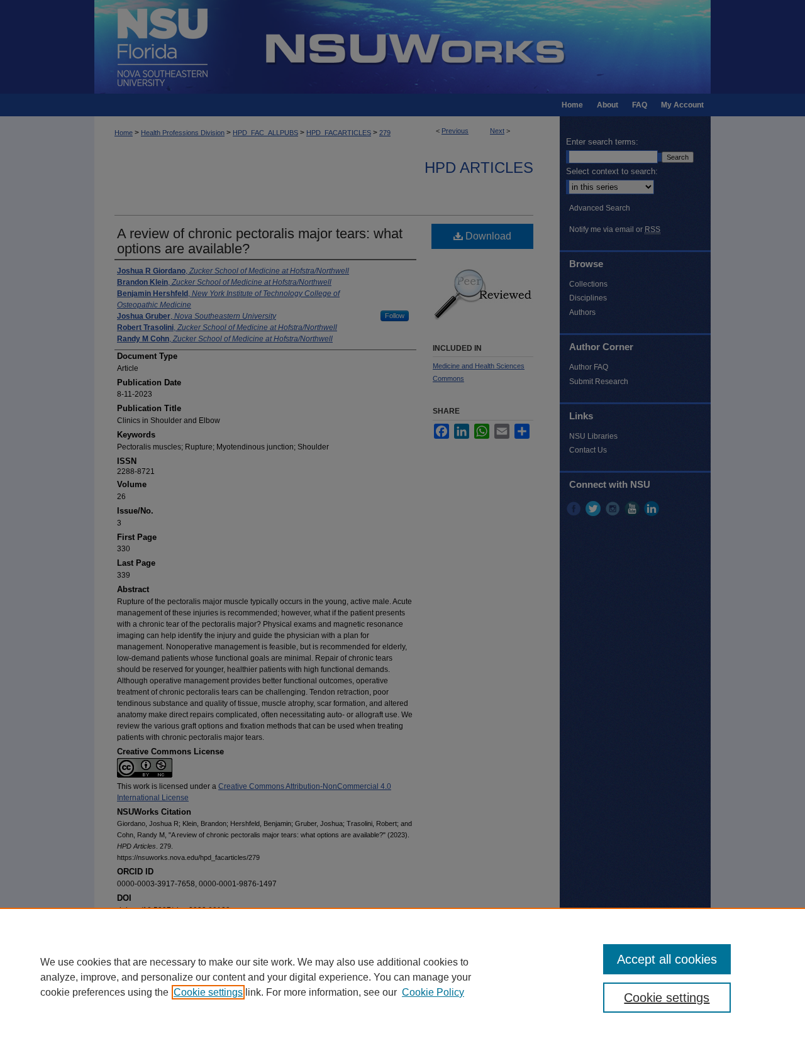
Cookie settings (208, 992)
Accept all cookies (667, 959)
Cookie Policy (433, 992)
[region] (402, 977)
